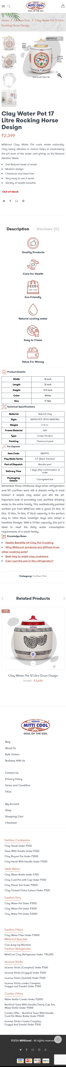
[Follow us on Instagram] (40, 1049)
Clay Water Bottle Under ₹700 (22, 874)
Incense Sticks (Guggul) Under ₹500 (25, 973)
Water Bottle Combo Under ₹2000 (24, 999)
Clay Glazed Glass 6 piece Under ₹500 (27, 890)
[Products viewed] (58, 1039)
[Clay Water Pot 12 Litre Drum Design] (33, 638)
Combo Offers (14, 994)
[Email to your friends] (16, 201)
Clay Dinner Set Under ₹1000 (21, 885)
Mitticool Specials (16, 939)
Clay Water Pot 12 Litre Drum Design (33, 676)
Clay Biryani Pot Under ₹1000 (21, 856)
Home (5, 20)
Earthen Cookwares (17, 840)
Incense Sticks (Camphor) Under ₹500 (26, 967)
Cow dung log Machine (18, 945)
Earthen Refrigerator (18, 949)
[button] (60, 58)
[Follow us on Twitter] (21, 1049)
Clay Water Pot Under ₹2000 (21, 914)
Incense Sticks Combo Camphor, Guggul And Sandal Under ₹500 (23, 1022)
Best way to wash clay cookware (26, 556)
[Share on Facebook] (10, 201)
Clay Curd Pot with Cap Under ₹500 (25, 880)
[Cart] (62, 6)
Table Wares (12, 869)
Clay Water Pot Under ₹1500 (21, 908)
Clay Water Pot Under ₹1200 (21, 903)
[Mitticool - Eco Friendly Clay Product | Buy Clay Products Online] (36, 6)
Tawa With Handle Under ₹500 (22, 851)
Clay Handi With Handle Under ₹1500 (26, 861)
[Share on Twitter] (4, 201)
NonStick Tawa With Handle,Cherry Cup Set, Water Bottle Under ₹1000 (30, 1006)
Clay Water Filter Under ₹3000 (22, 935)
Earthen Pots (22, 20)
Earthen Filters (14, 930)
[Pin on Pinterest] (23, 201)
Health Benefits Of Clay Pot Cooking (29, 543)
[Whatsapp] (46, 1049)
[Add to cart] (33, 663)
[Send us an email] (34, 1049)
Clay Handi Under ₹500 (18, 846)
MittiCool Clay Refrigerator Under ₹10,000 (29, 954)
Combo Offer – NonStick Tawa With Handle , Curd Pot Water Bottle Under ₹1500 (30, 1014)
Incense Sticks (14, 962)
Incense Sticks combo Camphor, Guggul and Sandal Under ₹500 (23, 984)
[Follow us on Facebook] (28, 1049)
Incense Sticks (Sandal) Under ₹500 (25, 978)
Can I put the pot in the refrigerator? (29, 561)
